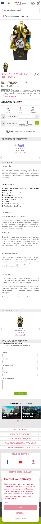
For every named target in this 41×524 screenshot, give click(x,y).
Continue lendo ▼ (9, 96)
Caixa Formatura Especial (20, 330)
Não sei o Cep (24, 125)
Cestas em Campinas (28, 415)
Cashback (33, 3)
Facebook (8, 462)
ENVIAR (20, 393)
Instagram (33, 462)
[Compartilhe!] (38, 75)
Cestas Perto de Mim (20, 403)
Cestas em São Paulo (10, 415)
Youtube (20, 462)
